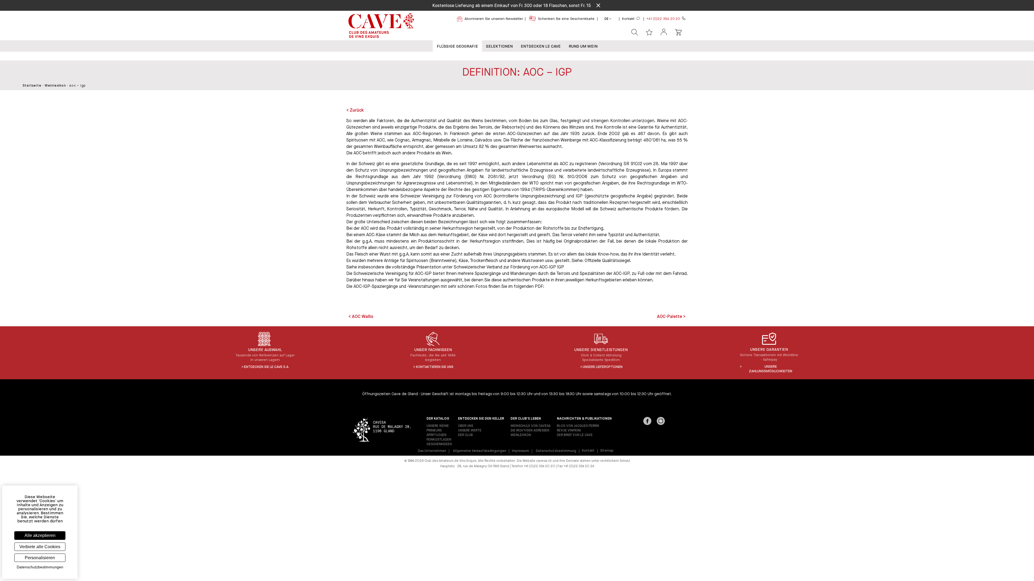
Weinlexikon (55, 85)
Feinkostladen (439, 439)
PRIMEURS (434, 430)
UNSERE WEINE (438, 426)
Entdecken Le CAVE (541, 46)
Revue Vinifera (569, 430)
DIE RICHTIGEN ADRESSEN (530, 430)
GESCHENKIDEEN (439, 444)
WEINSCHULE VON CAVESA (531, 426)
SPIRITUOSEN (436, 435)
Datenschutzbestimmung (556, 451)
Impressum (520, 451)
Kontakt (588, 450)
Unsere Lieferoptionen (603, 367)
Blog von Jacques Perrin (578, 426)
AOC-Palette (670, 317)
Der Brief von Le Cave (575, 435)
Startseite (32, 85)
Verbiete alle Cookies (39, 546)
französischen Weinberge (556, 140)
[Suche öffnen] (634, 32)
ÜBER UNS (465, 426)
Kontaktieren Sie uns (434, 367)
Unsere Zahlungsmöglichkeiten (770, 369)
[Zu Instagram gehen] (661, 421)
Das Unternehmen (432, 451)
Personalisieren (40, 557)
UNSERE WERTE (469, 430)
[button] (663, 32)
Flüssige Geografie (457, 46)
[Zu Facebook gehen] (647, 421)
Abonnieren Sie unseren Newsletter (493, 19)
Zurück (357, 110)
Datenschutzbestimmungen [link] (40, 567)
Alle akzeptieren (40, 535)
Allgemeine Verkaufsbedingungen (479, 451)
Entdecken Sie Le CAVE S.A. (266, 367)
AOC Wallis (362, 317)
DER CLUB (465, 435)
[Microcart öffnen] (678, 32)
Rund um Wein (583, 46)
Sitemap (607, 450)
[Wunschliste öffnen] (649, 32)
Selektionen (499, 46)
